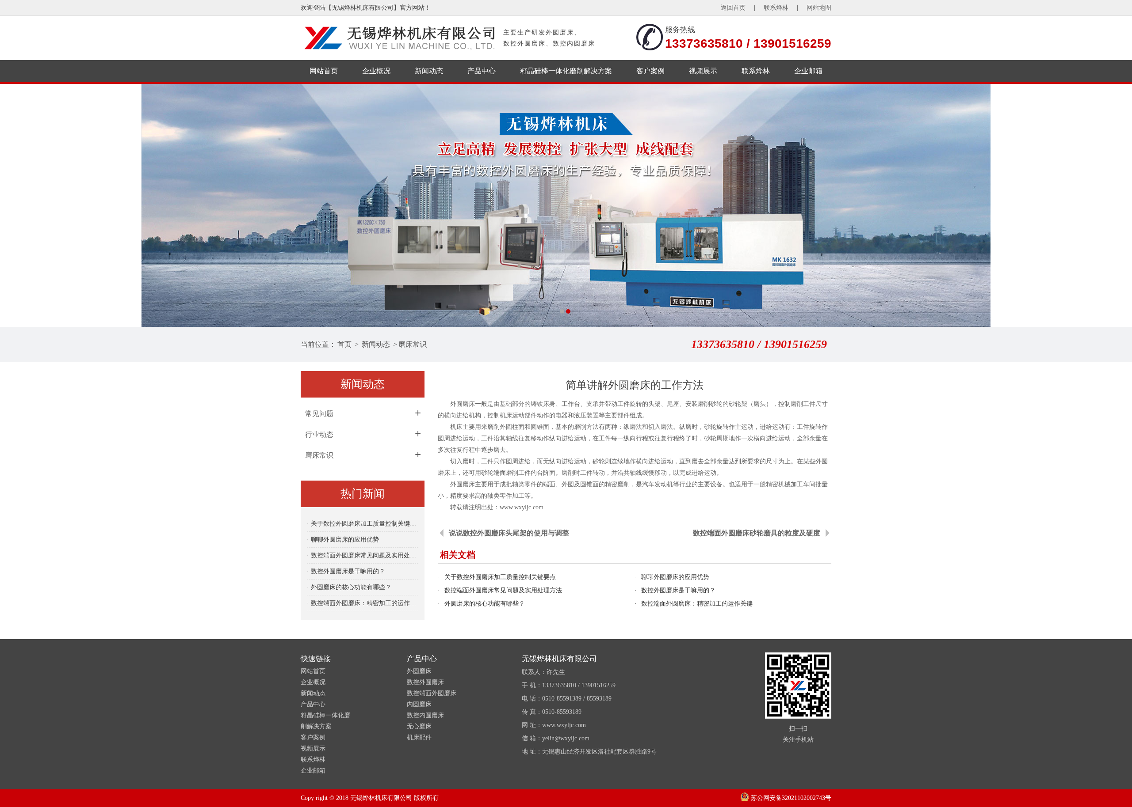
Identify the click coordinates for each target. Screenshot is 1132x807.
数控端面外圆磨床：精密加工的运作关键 (697, 603)
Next (1116, 205)
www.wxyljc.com (521, 507)
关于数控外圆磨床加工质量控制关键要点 (500, 577)
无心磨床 (419, 726)
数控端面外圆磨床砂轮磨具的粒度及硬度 (756, 533)
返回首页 (733, 7)
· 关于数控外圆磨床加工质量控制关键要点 (362, 523)
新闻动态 (429, 71)
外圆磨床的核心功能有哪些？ (484, 603)
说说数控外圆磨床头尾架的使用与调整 (509, 533)
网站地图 (819, 7)
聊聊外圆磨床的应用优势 (675, 577)
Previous (15, 205)
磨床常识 (412, 344)
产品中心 (481, 71)
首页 (344, 344)
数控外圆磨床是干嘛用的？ (678, 590)
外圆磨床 (419, 671)
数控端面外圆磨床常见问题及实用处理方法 (503, 590)
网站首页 (324, 71)
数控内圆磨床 (425, 715)
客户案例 (650, 71)
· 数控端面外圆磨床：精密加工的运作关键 (362, 603)
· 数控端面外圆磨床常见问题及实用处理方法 (362, 555)
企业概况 (376, 71)
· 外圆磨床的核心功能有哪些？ (349, 587)
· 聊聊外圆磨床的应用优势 (343, 539)
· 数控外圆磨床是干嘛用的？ (346, 571)
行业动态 (319, 434)
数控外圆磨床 (425, 682)
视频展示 (703, 71)
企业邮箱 (808, 71)
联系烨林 (776, 7)
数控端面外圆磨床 (431, 693)
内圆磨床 (419, 704)
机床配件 (419, 737)
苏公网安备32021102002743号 (790, 798)
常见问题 (319, 413)
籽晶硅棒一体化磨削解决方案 (566, 71)
